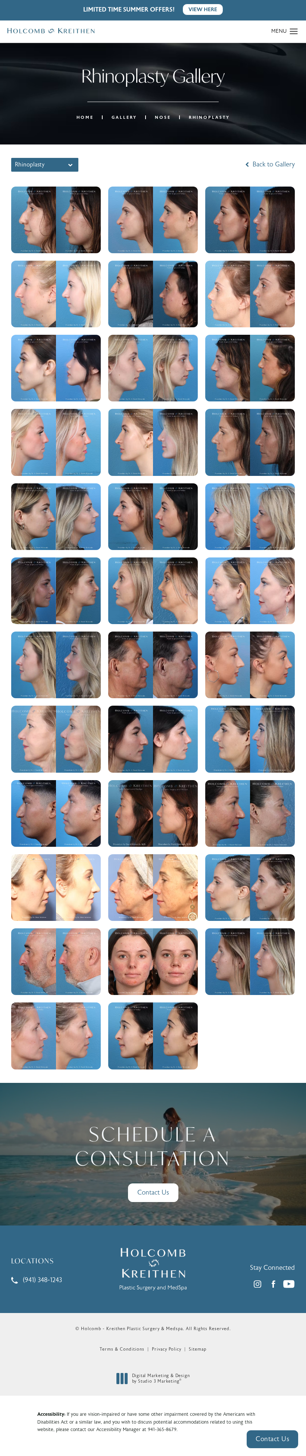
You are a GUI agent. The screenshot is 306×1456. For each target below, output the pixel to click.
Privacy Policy (166, 1349)
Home (85, 117)
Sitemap (197, 1349)
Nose (163, 117)
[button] (294, 32)
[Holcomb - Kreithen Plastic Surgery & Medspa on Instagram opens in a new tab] (257, 1284)
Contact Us (153, 1192)
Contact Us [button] (272, 1439)
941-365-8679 (162, 1429)
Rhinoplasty (209, 117)
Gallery (124, 117)
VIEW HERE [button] (202, 9)
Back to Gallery (273, 164)
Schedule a (153, 1146)
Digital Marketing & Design (161, 1379)
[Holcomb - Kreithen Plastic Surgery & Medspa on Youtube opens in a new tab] (289, 1284)
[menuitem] (257, 1284)
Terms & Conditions (122, 1349)
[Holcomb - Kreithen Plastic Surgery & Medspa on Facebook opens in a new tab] (273, 1284)
